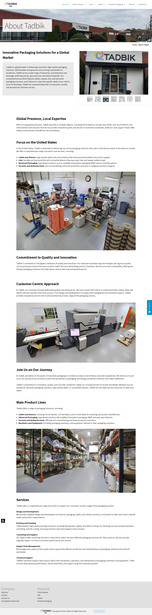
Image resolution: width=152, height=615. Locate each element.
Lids (90, 4)
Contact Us (142, 4)
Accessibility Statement (10, 601)
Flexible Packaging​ (116, 4)
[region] (113, 77)
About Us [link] (65, 4)
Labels (100, 4)
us (8, 598)
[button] (113, 73)
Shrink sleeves (78, 4)
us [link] (7, 592)
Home (134, 45)
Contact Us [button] (149, 306)
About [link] (3, 592)
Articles (132, 4)
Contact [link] (4, 598)
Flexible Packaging (44, 601)
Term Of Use (99, 611)
